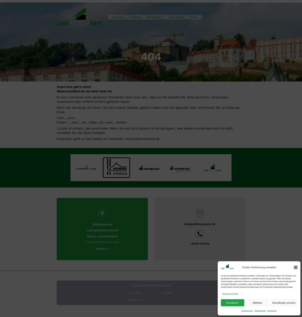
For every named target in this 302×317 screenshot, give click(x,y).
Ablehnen (257, 302)
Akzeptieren (232, 302)
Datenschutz (247, 310)
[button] (295, 267)
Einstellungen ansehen (284, 302)
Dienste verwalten (230, 293)
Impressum (272, 310)
